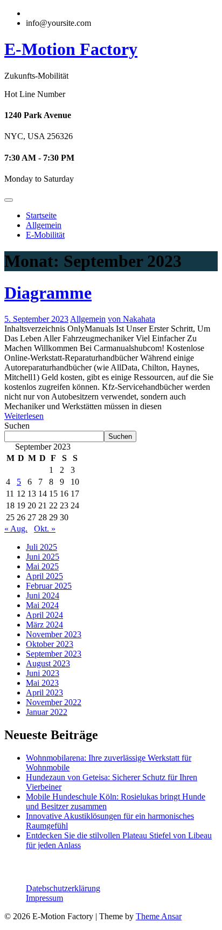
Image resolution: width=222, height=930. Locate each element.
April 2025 (44, 576)
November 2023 (53, 634)
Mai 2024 (42, 605)
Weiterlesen (24, 416)
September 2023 (53, 653)
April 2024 (44, 614)
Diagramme (48, 292)
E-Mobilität (45, 234)
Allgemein (43, 225)
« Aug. (15, 528)
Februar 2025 (49, 585)
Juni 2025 (42, 556)
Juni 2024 (42, 595)
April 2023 (44, 692)
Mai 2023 (42, 682)
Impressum (44, 898)
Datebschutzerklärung (63, 888)
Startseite (41, 215)
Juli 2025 (41, 547)
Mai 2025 (42, 566)
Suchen (17, 425)
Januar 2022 (46, 712)
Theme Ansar (159, 916)
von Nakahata (131, 318)
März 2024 (44, 624)
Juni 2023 (42, 673)
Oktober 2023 (49, 644)
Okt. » (45, 528)
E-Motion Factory (70, 49)
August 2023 (48, 663)
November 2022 (53, 702)
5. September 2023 (36, 318)
